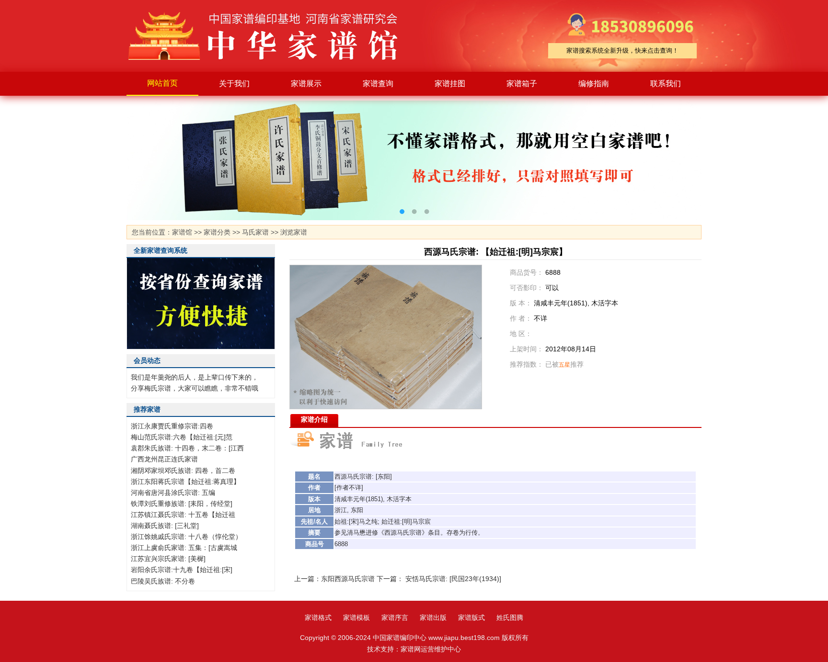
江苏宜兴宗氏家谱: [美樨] (168, 558)
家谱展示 (306, 83)
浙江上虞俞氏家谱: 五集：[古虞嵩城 (184, 547)
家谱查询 (378, 83)
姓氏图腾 (509, 617)
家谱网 (411, 649)
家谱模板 (356, 617)
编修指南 (593, 83)
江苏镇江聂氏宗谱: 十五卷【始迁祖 (183, 514)
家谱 (270, 36)
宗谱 (365, 476)
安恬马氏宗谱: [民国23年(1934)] (453, 579)
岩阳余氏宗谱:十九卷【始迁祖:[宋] (181, 569)
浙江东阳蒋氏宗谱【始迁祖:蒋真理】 (185, 481)
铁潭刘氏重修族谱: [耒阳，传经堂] (181, 503)
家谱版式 (471, 617)
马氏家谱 (255, 232)
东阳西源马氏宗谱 (348, 579)
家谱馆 (182, 232)
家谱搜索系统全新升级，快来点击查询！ (622, 50)
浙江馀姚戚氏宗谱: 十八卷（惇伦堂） (186, 536)
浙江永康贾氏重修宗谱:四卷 (172, 426)
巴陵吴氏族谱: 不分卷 (163, 581)
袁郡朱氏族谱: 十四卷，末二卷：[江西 (187, 448)
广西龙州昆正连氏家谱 (164, 459)
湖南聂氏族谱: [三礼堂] (165, 525)
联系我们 (665, 83)
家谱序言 (394, 617)
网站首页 (162, 83)
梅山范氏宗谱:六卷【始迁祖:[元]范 (181, 437)
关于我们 (234, 83)
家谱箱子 (521, 83)
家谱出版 (433, 617)
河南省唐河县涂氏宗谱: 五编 (173, 492)
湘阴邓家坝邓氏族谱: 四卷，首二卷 (183, 470)
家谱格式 (318, 617)
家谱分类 (217, 232)
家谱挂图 (450, 83)
